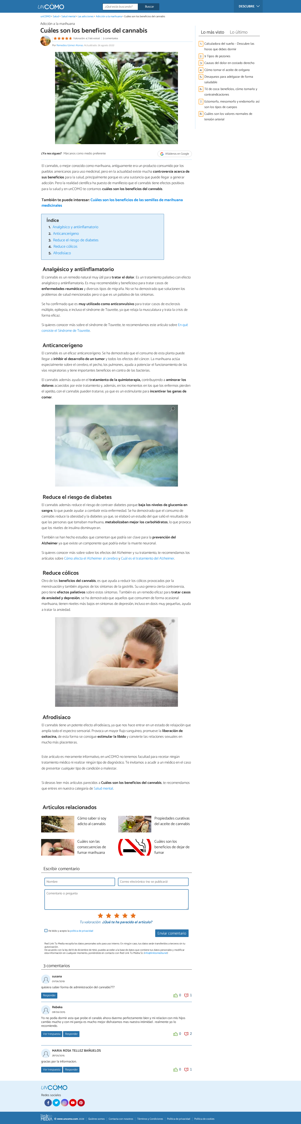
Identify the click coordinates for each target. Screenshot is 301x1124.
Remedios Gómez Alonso (70, 45)
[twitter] (56, 1102)
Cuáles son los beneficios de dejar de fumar (172, 847)
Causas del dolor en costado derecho (229, 63)
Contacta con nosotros (121, 1119)
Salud (56, 16)
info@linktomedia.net (155, 953)
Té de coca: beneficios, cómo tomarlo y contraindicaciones (230, 91)
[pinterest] (81, 1102)
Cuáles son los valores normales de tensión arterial (228, 116)
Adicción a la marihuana (109, 16)
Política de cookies (204, 1119)
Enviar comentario (171, 933)
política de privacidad (81, 931)
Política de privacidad (178, 1119)
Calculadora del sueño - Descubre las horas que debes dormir (229, 46)
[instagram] (64, 1102)
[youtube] (73, 1102)
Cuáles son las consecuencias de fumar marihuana (91, 847)
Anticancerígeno (66, 233)
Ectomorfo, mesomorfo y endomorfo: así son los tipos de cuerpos (231, 104)
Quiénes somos (96, 1119)
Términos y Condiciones (150, 1119)
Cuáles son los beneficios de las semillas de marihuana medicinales (112, 203)
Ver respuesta (51, 1034)
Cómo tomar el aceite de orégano (227, 70)
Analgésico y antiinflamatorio (75, 227)
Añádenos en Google (177, 154)
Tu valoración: (90, 922)
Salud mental (68, 16)
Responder (49, 995)
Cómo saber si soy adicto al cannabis (91, 821)
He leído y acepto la (70, 930)
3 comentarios (110, 38)
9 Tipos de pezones (217, 56)
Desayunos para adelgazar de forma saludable (228, 79)
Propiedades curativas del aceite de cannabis (172, 821)
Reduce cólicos (65, 246)
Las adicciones (85, 16)
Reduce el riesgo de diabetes (75, 240)
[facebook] (48, 1102)
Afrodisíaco (62, 253)
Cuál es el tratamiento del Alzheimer (147, 558)
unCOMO (46, 16)
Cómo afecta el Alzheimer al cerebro (91, 558)
